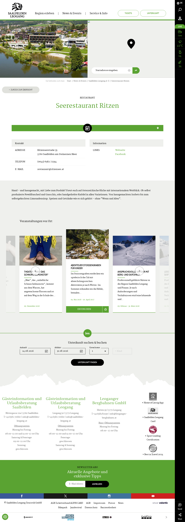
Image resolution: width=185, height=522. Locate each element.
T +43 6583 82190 (100, 414)
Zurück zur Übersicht (21, 89)
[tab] (180, 3)
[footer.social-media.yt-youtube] (153, 496)
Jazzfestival (76, 507)
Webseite (120, 150)
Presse (111, 503)
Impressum (99, 503)
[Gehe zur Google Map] (136, 70)
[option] (87, 274)
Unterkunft (153, 13)
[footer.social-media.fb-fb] (22, 496)
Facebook (120, 154)
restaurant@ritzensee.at (50, 169)
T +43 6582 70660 (12, 417)
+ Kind (118, 351)
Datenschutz (91, 507)
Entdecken (84, 309)
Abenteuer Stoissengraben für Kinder (86, 267)
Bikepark (62, 507)
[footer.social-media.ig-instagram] (109, 496)
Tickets (128, 13)
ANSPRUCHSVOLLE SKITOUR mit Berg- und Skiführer (133, 273)
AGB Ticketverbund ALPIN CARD (67, 503)
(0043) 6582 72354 (47, 162)
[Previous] (35, 270)
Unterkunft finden (87, 362)
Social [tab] (180, 509)
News (121, 503)
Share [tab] (180, 519)
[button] (129, 70)
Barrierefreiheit (108, 507)
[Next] (139, 270)
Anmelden (97, 484)
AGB (88, 503)
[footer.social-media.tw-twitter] (65, 496)
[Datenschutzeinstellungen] (5, 517)
